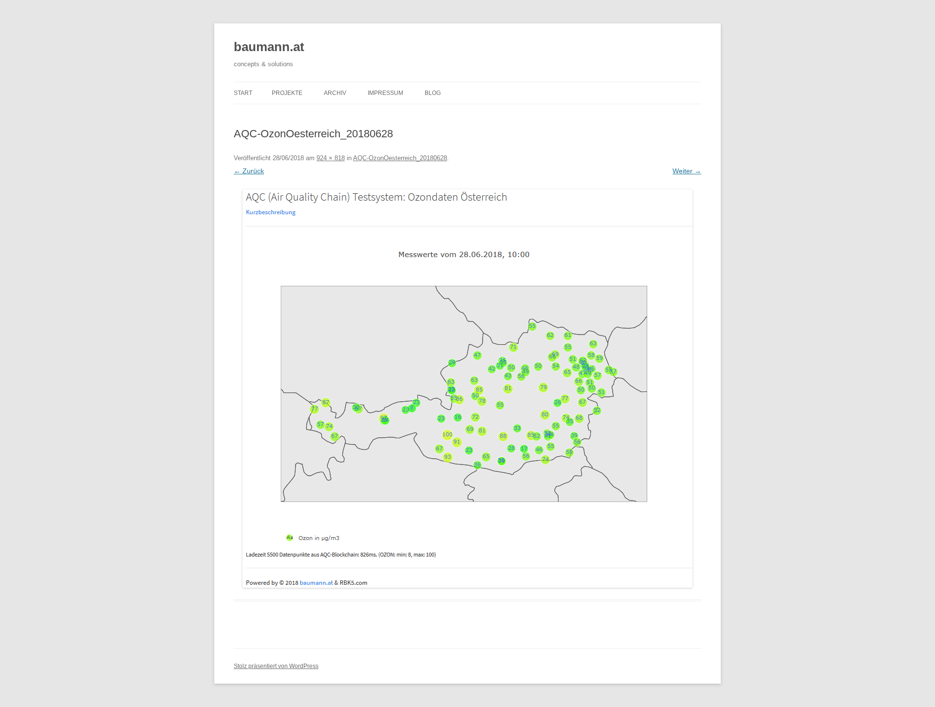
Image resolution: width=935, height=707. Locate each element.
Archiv (335, 93)
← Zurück (249, 171)
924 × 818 (331, 158)
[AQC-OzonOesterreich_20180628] (467, 388)
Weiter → (687, 171)
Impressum (385, 93)
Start (243, 93)
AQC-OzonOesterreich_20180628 (400, 158)
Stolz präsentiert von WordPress (276, 666)
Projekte (287, 93)
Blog (433, 93)
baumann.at (269, 46)
